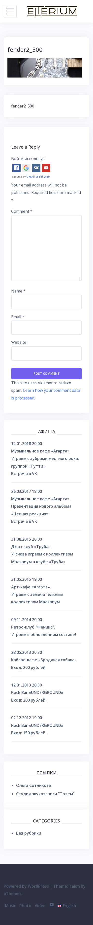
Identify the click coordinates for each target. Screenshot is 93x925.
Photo (25, 905)
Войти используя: (28, 158)
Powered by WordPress (26, 886)
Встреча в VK (24, 473)
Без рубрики (28, 833)
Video (40, 905)
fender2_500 (22, 106)
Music (10, 905)
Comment (21, 211)
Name (18, 291)
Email (17, 316)
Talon (74, 886)
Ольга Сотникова (33, 785)
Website (18, 342)
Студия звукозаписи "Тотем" (45, 793)
